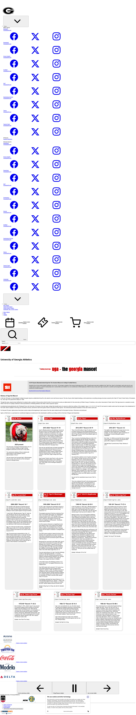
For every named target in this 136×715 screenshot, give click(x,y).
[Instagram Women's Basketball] (56, 155)
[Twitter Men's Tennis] (35, 123)
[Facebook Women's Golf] (14, 196)
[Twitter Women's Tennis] (35, 264)
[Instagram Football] (56, 82)
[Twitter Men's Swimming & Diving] (35, 109)
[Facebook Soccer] (14, 223)
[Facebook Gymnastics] (14, 210)
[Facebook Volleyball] (14, 291)
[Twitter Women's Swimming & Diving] (35, 250)
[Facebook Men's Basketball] (14, 55)
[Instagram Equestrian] (56, 182)
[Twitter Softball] (35, 237)
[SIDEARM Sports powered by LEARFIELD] (7, 713)
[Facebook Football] (14, 82)
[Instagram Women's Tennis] (56, 264)
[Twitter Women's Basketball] (35, 155)
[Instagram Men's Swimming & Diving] (56, 109)
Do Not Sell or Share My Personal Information (13, 708)
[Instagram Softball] (56, 237)
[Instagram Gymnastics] (56, 210)
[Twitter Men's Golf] (35, 95)
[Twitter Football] (35, 82)
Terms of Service (7, 704)
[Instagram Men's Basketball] (56, 55)
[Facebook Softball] (14, 237)
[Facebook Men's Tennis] (14, 123)
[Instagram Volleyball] (56, 291)
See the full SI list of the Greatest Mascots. (39, 390)
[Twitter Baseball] (35, 41)
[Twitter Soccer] (35, 223)
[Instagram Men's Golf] (56, 95)
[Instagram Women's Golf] (56, 196)
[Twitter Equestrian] (35, 182)
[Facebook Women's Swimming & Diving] (14, 250)
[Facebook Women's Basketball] (14, 155)
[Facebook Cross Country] (14, 68)
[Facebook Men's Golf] (14, 95)
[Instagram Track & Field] (56, 136)
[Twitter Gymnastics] (35, 210)
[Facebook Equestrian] (14, 182)
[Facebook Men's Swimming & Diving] (14, 109)
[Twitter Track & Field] (35, 136)
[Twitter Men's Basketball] (35, 55)
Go (19, 343)
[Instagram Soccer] (56, 223)
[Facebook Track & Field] (14, 136)
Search (3, 343)
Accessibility (6, 707)
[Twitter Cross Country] (35, 68)
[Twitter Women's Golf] (35, 196)
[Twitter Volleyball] (35, 291)
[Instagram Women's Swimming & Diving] (56, 250)
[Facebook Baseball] (14, 41)
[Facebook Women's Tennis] (14, 264)
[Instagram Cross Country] (56, 68)
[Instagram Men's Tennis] (56, 123)
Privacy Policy (6, 706)
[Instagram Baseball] (56, 41)
